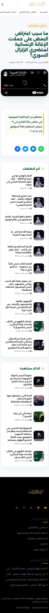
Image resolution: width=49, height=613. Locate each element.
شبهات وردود (39, 549)
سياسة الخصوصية (40, 607)
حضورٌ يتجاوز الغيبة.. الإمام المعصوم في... (25, 579)
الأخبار (43, 544)
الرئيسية (43, 12)
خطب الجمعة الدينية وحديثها (31, 533)
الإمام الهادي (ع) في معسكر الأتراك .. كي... (25, 568)
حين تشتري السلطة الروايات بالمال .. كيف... (25, 574)
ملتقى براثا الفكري (27, 12)
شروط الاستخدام (23, 607)
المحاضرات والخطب (36, 538)
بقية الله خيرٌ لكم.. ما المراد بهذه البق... (27, 585)
